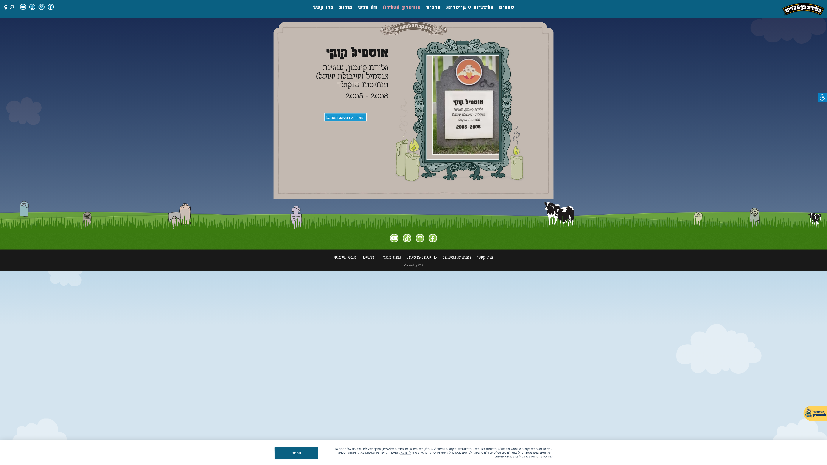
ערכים (433, 7)
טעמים (507, 7)
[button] (822, 97)
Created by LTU (413, 265)
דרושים (370, 258)
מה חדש (368, 7)
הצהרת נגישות (457, 258)
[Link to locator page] (4, 7)
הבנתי (296, 453)
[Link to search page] (12, 7)
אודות (346, 7)
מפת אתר (392, 258)
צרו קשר (323, 7)
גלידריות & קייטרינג (470, 7)
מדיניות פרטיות (422, 258)
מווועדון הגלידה (402, 7)
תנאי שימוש (345, 258)
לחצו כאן (405, 452)
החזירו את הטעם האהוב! (345, 117)
